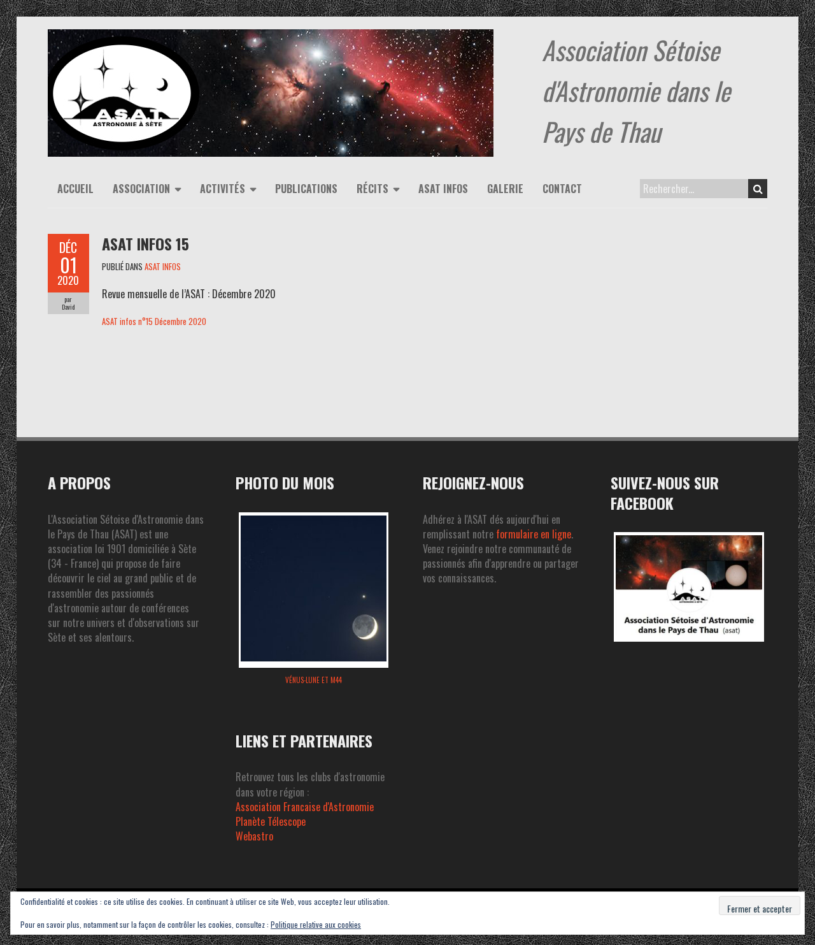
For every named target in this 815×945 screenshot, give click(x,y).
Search (757, 188)
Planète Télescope (271, 821)
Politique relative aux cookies (316, 924)
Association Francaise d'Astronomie (305, 806)
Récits (372, 188)
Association (141, 188)
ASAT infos (443, 188)
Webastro (254, 836)
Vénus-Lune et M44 (313, 680)
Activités (222, 188)
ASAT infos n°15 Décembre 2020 (154, 321)
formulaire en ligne (533, 534)
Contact (562, 188)
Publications (306, 188)
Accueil (75, 188)
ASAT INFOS (163, 266)
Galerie (505, 188)
